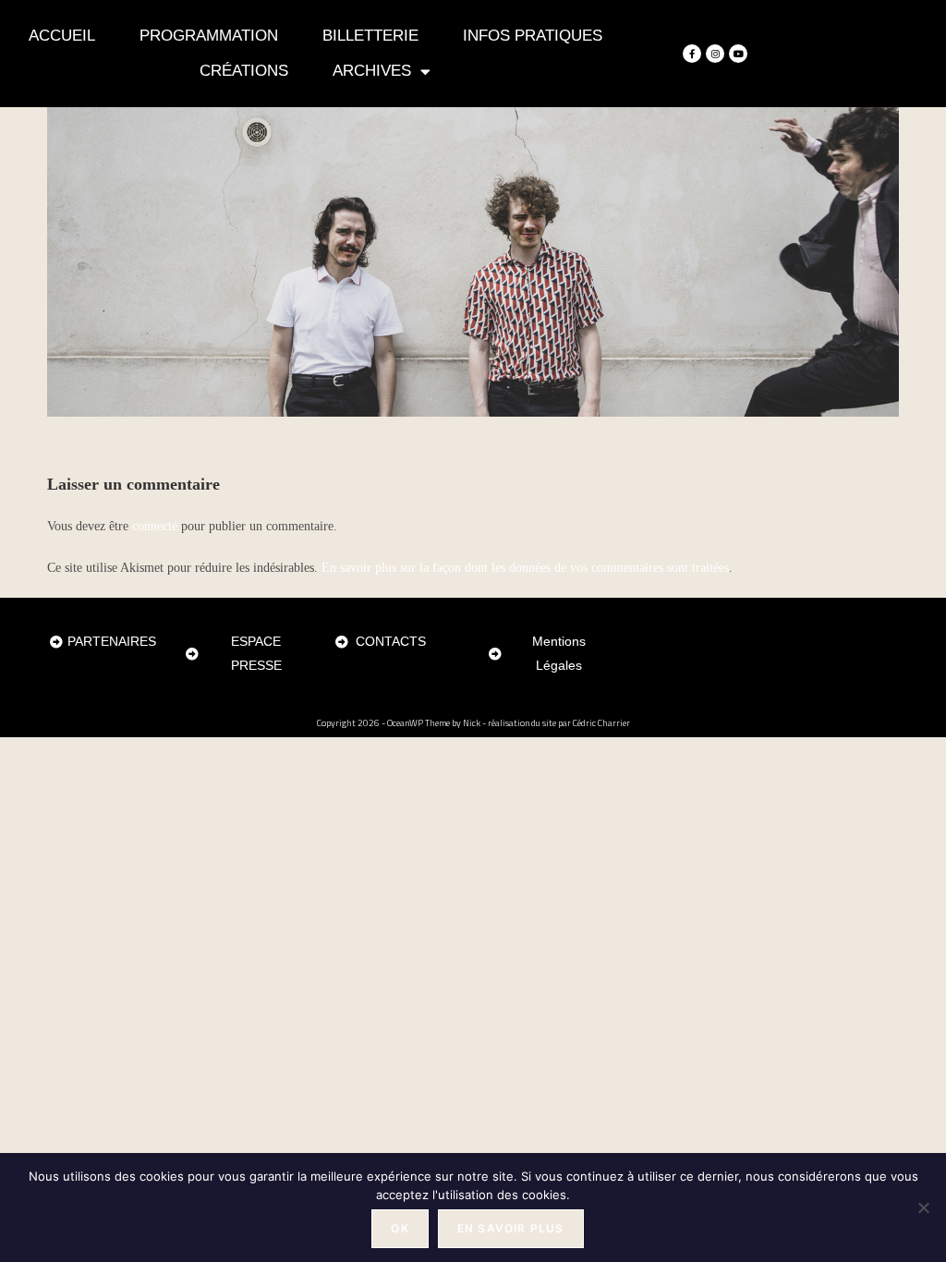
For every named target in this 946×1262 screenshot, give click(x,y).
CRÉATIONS (244, 70)
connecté (154, 526)
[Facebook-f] (692, 53)
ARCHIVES (372, 70)
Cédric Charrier (601, 723)
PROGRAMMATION (208, 35)
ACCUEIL (62, 35)
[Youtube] (738, 53)
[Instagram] (715, 53)
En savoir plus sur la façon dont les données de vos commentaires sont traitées (525, 568)
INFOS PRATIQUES (532, 35)
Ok (399, 1228)
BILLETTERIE (370, 35)
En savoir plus (510, 1228)
